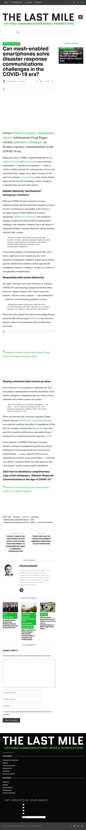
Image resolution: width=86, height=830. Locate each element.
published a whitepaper (28, 142)
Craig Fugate (35, 517)
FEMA (32, 519)
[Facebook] (70, 2)
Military (44, 614)
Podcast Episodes (9, 793)
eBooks (5, 785)
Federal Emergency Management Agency (16, 519)
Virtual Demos (8, 787)
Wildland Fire (27, 627)
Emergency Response (11, 44)
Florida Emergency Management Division (15, 522)
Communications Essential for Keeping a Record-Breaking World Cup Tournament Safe (10, 623)
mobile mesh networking (45, 522)
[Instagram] (74, 2)
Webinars (6, 782)
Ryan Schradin (11, 81)
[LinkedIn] (77, 2)
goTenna (32, 522)
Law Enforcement (9, 616)
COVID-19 (25, 517)
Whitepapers (7, 790)
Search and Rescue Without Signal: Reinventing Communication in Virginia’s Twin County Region (28, 634)
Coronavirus (16, 517)
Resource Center (9, 774)
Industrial (6, 771)
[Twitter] (81, 2)
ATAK (9, 517)
